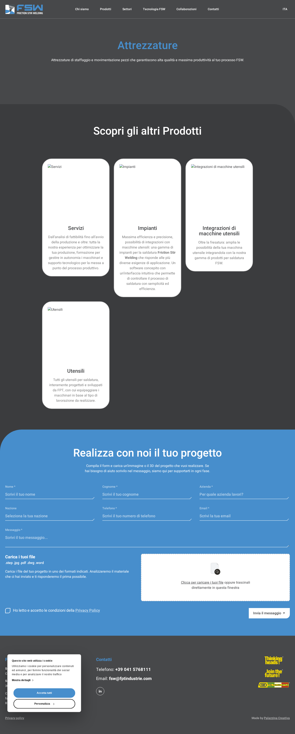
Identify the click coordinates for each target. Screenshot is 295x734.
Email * (204, 508)
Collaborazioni (186, 9)
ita (285, 9)
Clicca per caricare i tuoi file (202, 582)
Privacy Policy (87, 610)
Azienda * (206, 486)
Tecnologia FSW (154, 9)
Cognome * (109, 486)
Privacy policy (14, 718)
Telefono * (109, 508)
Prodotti (105, 9)
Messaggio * (13, 530)
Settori (127, 9)
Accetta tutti (44, 692)
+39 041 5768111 (133, 669)
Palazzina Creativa (277, 718)
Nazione (11, 508)
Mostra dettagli (21, 680)
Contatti (213, 9)
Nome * (10, 486)
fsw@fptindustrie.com (130, 678)
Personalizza (42, 703)
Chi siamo (82, 9)
